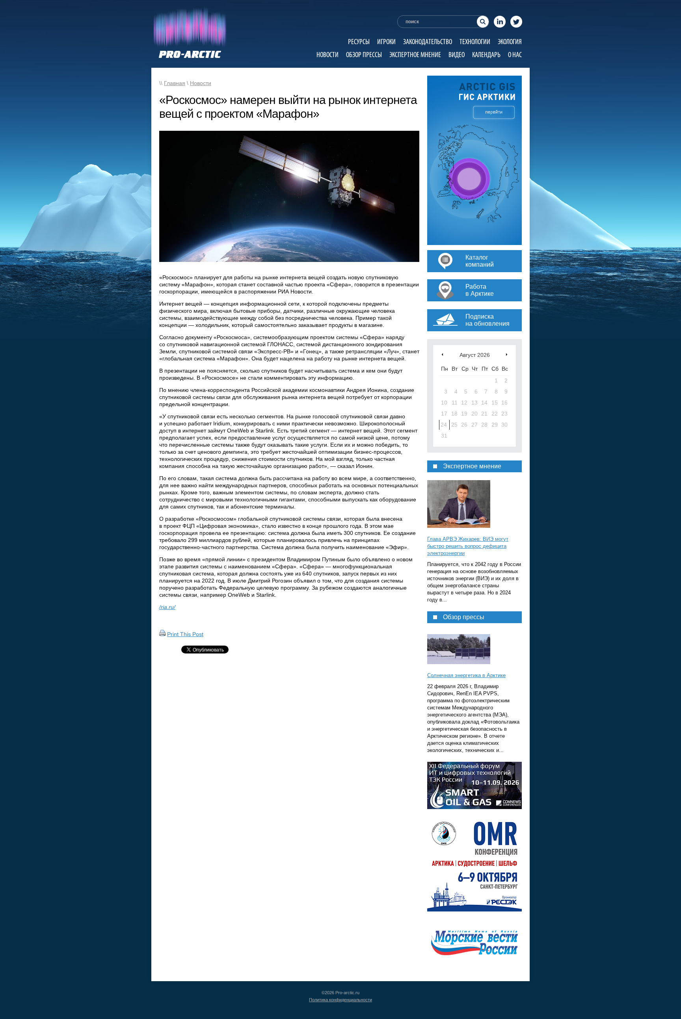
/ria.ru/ (167, 607)
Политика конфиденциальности (340, 999)
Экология (510, 41)
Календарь (486, 54)
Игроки (386, 41)
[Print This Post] (162, 634)
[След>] (507, 354)
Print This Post (185, 634)
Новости (327, 54)
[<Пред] (442, 354)
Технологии (475, 41)
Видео (456, 54)
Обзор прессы (364, 54)
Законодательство (427, 41)
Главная (174, 83)
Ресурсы (359, 41)
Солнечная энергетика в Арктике (466, 675)
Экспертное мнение (415, 54)
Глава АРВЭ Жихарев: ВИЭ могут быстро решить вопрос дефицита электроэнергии (467, 546)
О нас (515, 54)
